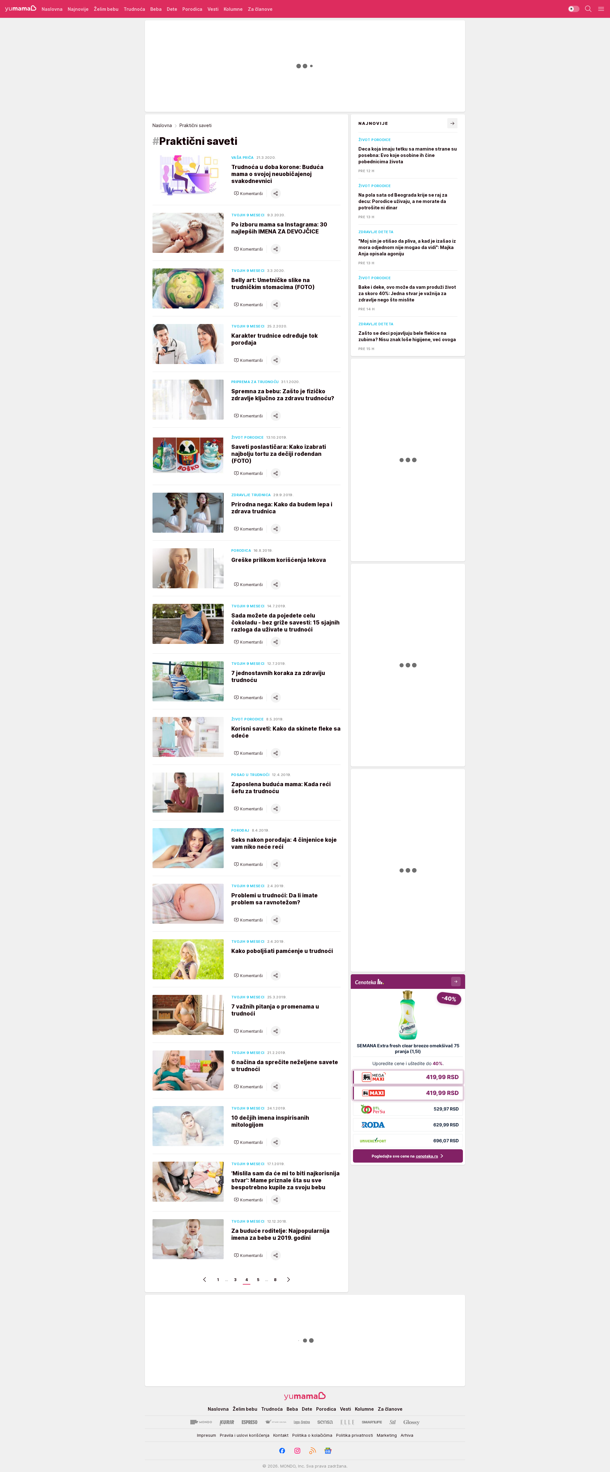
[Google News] (328, 1450)
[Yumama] (21, 9)
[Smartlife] (372, 1422)
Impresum (206, 1435)
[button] (248, 193)
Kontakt (280, 1435)
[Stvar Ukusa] (275, 1422)
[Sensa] (325, 1422)
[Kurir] (227, 1422)
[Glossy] (411, 1422)
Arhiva (407, 1435)
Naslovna (162, 125)
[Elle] (347, 1422)
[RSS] (312, 1450)
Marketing (387, 1435)
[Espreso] (249, 1422)
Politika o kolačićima (312, 1435)
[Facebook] (282, 1450)
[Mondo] (201, 1422)
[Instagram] (297, 1450)
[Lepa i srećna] (302, 1422)
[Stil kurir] (393, 1422)
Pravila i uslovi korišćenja (244, 1435)
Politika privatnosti (354, 1435)
